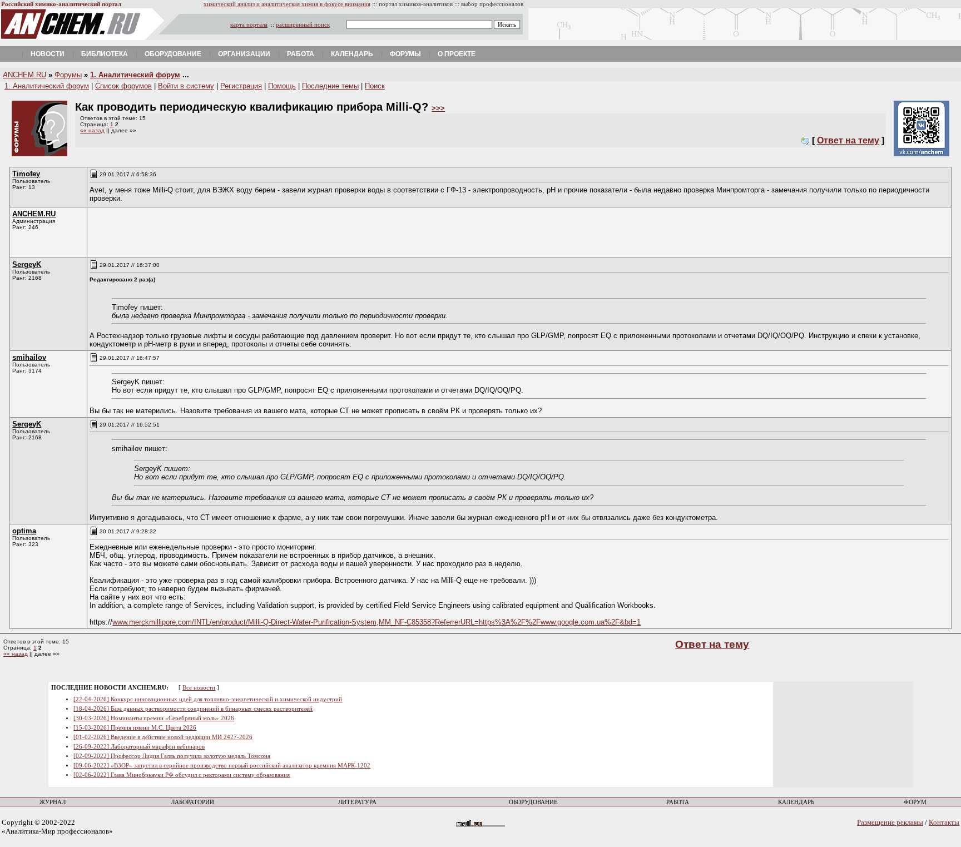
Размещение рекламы (890, 822)
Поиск (375, 86)
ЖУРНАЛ (52, 802)
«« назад (92, 130)
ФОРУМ (915, 802)
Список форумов (123, 86)
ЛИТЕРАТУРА (357, 802)
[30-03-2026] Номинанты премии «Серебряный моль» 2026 (153, 718)
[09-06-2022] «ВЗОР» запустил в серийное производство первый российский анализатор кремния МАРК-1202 (221, 765)
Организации (244, 54)
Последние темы (330, 86)
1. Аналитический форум (135, 75)
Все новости (198, 688)
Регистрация (241, 86)
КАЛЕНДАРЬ (796, 802)
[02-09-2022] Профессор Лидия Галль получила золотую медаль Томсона (171, 756)
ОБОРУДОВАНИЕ (533, 802)
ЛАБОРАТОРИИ (192, 802)
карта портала (249, 25)
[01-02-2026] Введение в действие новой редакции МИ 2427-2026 (162, 737)
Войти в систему (186, 86)
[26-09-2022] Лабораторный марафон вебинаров (139, 747)
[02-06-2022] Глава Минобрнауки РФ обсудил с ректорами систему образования (181, 775)
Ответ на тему (848, 140)
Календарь (352, 54)
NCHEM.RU (24, 75)
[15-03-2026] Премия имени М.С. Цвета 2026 (134, 728)
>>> (438, 108)
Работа (300, 54)
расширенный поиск (303, 25)
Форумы (405, 54)
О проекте (456, 54)
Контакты (944, 822)
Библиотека (104, 54)
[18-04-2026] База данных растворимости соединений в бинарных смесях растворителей (193, 709)
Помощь (282, 86)
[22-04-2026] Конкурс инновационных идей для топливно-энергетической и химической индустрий (207, 699)
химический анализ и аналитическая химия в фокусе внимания (287, 4)
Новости (48, 54)
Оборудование (173, 54)
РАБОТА (677, 802)
